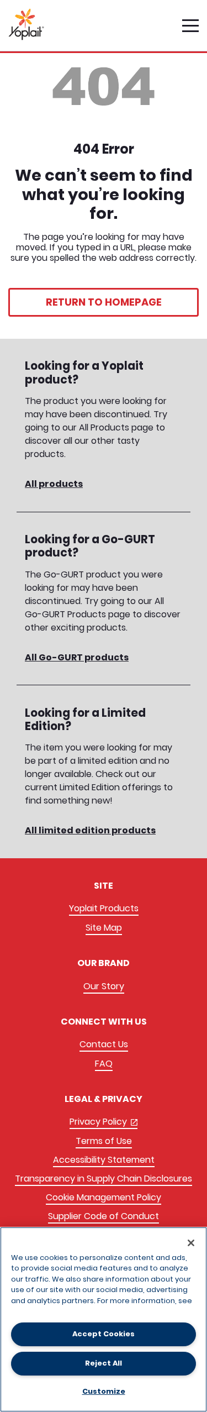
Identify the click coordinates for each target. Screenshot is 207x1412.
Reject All (103, 1363)
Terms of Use (104, 1141)
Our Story (103, 986)
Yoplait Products (104, 908)
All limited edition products (90, 830)
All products (54, 483)
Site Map (104, 927)
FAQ (104, 1063)
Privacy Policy (104, 1122)
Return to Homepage (104, 302)
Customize (103, 1391)
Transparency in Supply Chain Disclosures (103, 1178)
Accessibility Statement (104, 1159)
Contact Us (103, 1044)
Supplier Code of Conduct (103, 1216)
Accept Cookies (103, 1334)
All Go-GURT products (77, 657)
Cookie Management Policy (103, 1197)
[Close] (191, 1243)
